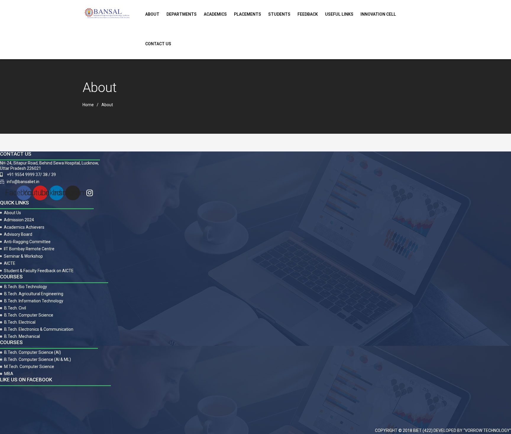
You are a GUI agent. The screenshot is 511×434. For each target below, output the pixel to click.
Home (88, 105)
